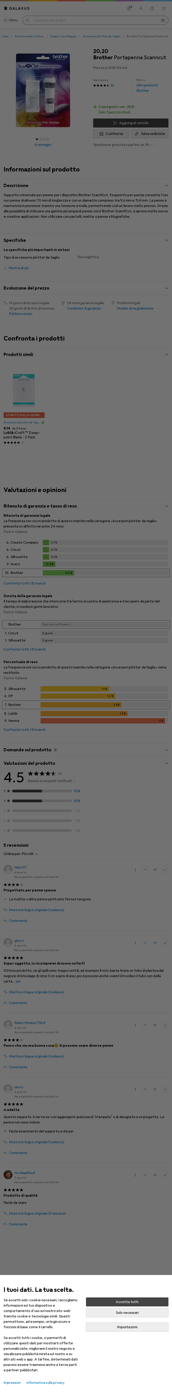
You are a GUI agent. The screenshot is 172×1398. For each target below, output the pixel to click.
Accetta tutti (127, 1302)
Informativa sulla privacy (45, 1382)
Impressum (12, 1382)
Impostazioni (127, 1327)
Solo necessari (127, 1312)
